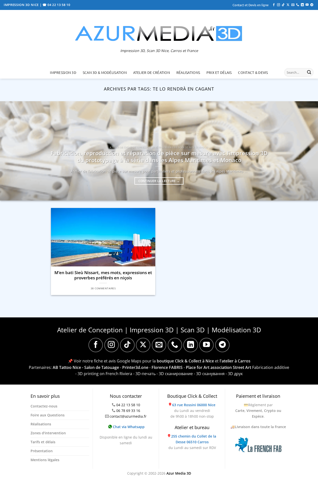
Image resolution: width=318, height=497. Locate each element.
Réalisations (188, 72)
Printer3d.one (135, 367)
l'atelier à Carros (235, 361)
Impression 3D (63, 72)
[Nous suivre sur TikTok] (283, 5)
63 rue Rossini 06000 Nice (193, 404)
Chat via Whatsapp (128, 426)
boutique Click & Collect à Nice (185, 361)
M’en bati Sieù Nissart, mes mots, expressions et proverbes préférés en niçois (103, 275)
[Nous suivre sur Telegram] (311, 5)
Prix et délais (219, 72)
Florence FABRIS (167, 367)
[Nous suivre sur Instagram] (278, 5)
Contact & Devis (253, 72)
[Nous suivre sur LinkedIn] (302, 5)
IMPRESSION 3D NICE (22, 4)
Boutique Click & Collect (192, 396)
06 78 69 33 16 (128, 410)
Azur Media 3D (178, 473)
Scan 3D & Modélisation (105, 72)
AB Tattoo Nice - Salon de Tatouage (86, 367)
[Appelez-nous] (297, 5)
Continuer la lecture (159, 181)
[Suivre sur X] (287, 5)
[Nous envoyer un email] (292, 5)
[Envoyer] (309, 72)
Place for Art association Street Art (218, 367)
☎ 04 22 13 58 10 (56, 4)
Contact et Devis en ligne (251, 5)
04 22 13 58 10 (128, 404)
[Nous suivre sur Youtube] (307, 5)
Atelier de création (151, 72)
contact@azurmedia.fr (128, 416)
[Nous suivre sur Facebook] (273, 5)
